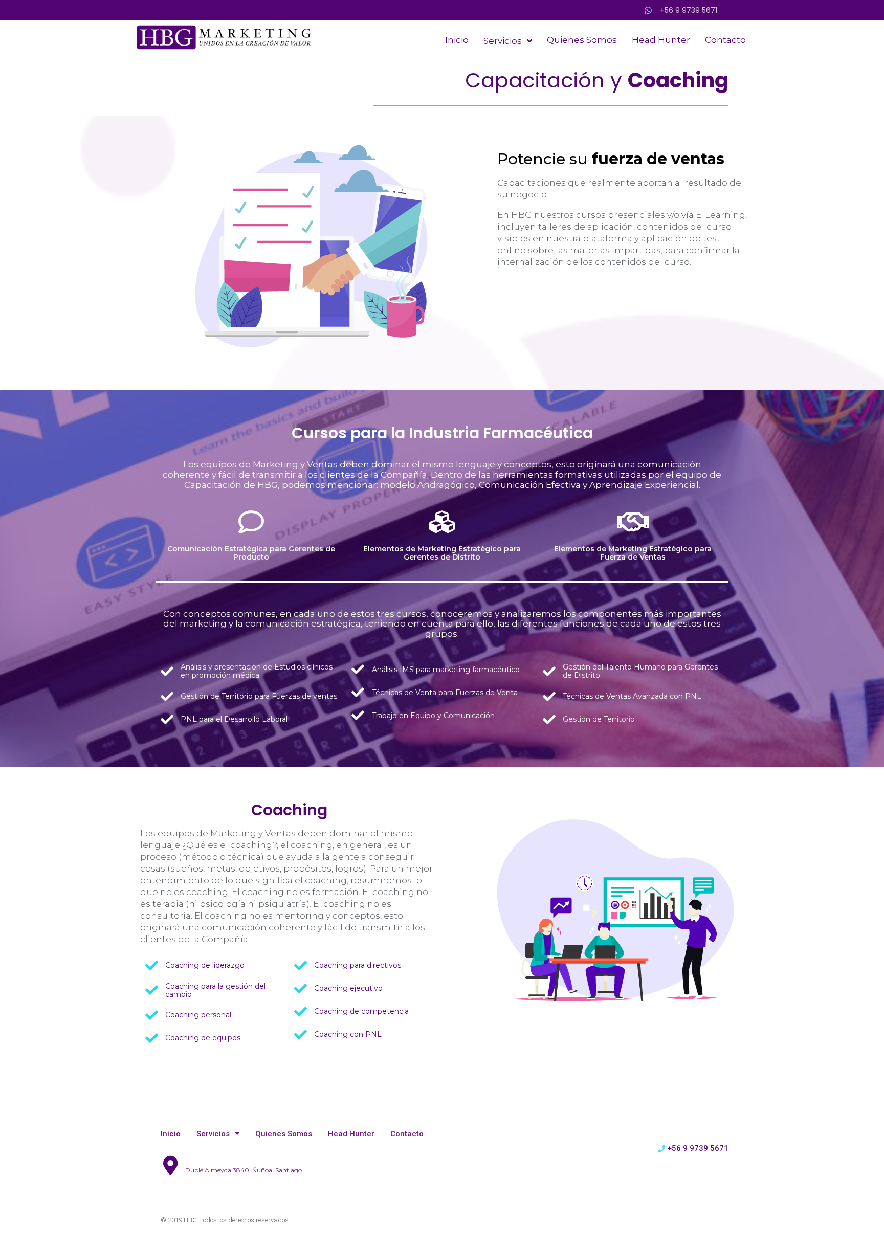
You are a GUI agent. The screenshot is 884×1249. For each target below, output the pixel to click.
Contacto (407, 1134)
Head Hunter (351, 1134)
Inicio (171, 1134)
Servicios (213, 1134)
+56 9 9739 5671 (688, 10)
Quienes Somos (283, 1134)
